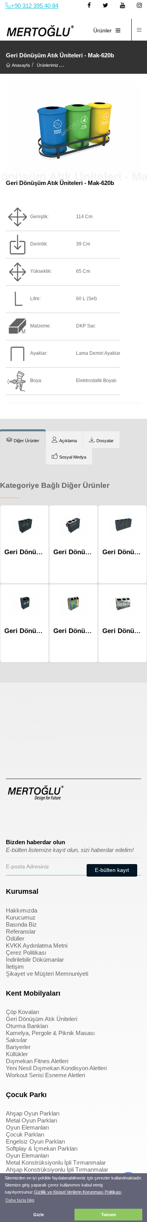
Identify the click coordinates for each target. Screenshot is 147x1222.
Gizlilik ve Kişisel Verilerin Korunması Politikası (78, 1192)
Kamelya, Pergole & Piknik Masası (50, 1033)
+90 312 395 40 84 (34, 5)
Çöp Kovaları (22, 1012)
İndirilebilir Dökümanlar (35, 959)
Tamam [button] (108, 1214)
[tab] (22, 439)
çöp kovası (22, 719)
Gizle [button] (38, 1214)
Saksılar (16, 1040)
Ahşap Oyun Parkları (33, 1113)
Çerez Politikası (26, 952)
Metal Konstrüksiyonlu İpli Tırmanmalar (56, 1162)
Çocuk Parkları (25, 1134)
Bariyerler (18, 1047)
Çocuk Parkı (25, 700)
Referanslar (21, 931)
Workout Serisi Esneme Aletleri (45, 1075)
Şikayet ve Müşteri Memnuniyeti (47, 973)
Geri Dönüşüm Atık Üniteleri (41, 1019)
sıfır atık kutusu (30, 738)
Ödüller (15, 938)
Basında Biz (21, 924)
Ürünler (102, 30)
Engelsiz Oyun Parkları (35, 1141)
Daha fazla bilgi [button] (19, 1200)
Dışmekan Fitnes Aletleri (37, 1061)
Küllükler (17, 1054)
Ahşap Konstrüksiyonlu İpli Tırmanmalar (57, 1169)
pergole (17, 757)
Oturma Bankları (27, 1026)
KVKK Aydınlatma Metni (36, 945)
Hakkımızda (21, 910)
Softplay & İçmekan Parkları (42, 1148)
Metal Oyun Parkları (31, 1120)
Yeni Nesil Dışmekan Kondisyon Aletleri (56, 1068)
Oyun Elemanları (27, 1127)
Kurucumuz (21, 917)
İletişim (15, 966)
